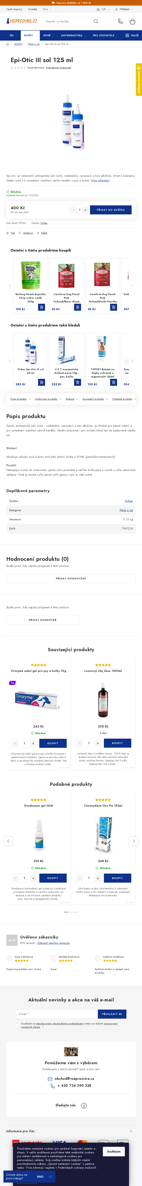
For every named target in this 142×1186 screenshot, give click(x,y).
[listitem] (30, 286)
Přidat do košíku (111, 210)
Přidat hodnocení (71, 578)
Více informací (100, 180)
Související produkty (93, 399)
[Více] (132, 35)
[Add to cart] (41, 307)
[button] (9, 285)
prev (8, 841)
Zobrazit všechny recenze (53, 943)
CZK (104, 9)
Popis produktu (19, 399)
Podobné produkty (122, 399)
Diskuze (70, 399)
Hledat (96, 21)
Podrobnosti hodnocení (58, 67)
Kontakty (32, 9)
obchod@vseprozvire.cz (74, 1078)
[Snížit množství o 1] (74, 210)
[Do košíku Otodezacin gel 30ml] (53, 878)
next (134, 841)
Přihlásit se (112, 1014)
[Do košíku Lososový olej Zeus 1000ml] (117, 743)
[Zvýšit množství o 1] (85, 210)
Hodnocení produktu (46, 399)
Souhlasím (114, 1152)
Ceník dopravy (14, 9)
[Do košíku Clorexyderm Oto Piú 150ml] (117, 878)
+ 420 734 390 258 (121, 21)
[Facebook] (84, 1105)
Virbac (44, 223)
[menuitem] (13, 35)
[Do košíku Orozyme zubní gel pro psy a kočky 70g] (53, 743)
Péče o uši (126, 510)
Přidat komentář (43, 620)
